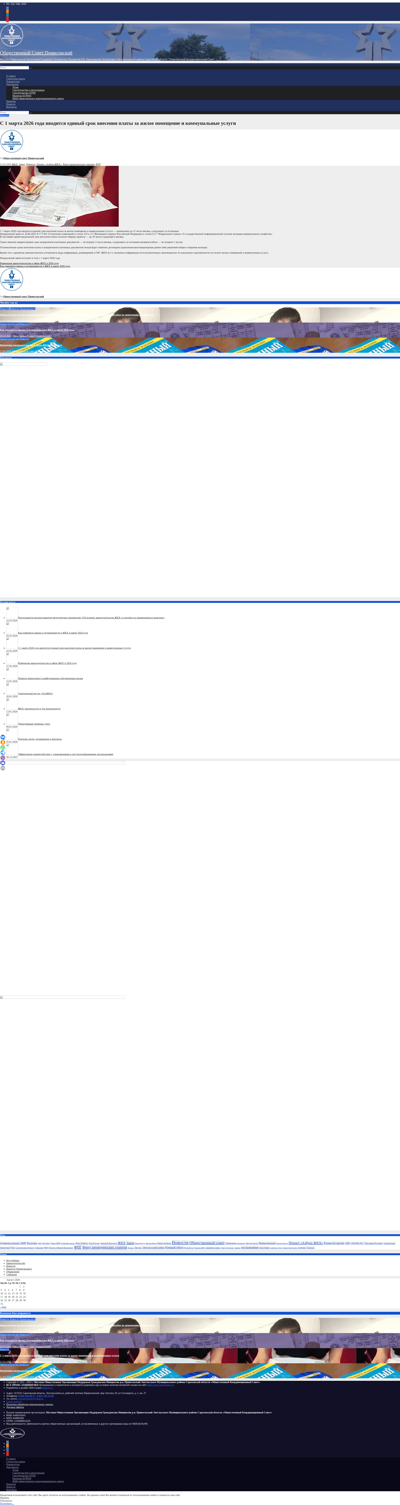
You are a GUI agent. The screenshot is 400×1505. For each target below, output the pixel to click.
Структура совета (15, 78)
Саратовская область (24, 1248)
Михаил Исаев (151, 1243)
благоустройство (227, 1248)
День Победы (81, 1243)
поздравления (249, 1247)
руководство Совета (289, 1248)
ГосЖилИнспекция (68, 1243)
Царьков (131, 1248)
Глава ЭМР (55, 1243)
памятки (237, 1248)
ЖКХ (15, 164)
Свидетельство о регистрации (28, 90)
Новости (10, 104)
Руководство (13, 81)
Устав (15, 87)
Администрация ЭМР (13, 1243)
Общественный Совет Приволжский (36, 52)
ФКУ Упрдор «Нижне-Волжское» (58, 1248)
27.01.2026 (5, 351)
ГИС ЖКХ (46, 1243)
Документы (12, 84)
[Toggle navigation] (1, 65)
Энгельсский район (153, 1247)
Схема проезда (14, 1401)
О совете (11, 76)
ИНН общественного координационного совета (38, 98)
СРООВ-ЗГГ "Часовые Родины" (367, 1243)
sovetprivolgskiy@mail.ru (30, 1398)
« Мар (3, 1307)
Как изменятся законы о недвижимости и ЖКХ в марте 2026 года (35, 266)
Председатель (252, 1243)
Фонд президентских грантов (78, 164)
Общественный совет (207, 1243)
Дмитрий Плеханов (108, 1243)
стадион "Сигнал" (306, 1247)
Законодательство (9, 324)
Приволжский (267, 1243)
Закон (22, 164)
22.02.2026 (6, 1361)
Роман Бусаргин (334, 1243)
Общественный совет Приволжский (23, 158)
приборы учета (276, 1248)
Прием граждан (282, 1243)
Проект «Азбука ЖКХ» (49, 164)
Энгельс (138, 1247)
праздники (264, 1247)
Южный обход (174, 1247)
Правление (241, 1243)
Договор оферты (15, 1407)
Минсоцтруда (140, 1243)
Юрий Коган (189, 1248)
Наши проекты (164, 1243)
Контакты (11, 107)
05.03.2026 (5, 336)
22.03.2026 (5, 321)
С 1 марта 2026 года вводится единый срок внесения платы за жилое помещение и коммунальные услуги (59, 1355)
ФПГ (98, 164)
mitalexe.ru (47, 1387)
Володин (32, 1243)
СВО (347, 1243)
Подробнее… (7, 1503)
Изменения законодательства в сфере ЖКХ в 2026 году (29, 263)
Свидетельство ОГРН (24, 93)
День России (94, 1243)
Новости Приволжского (22, 308)
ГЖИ (40, 1243)
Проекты (11, 101)
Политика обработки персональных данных (29, 1404)
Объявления (231, 1243)
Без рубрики (12, 1260)
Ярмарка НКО (199, 1248)
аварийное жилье (212, 1248)
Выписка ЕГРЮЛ (21, 95)
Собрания (39, 1248)
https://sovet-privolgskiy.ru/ (160, 1385)
